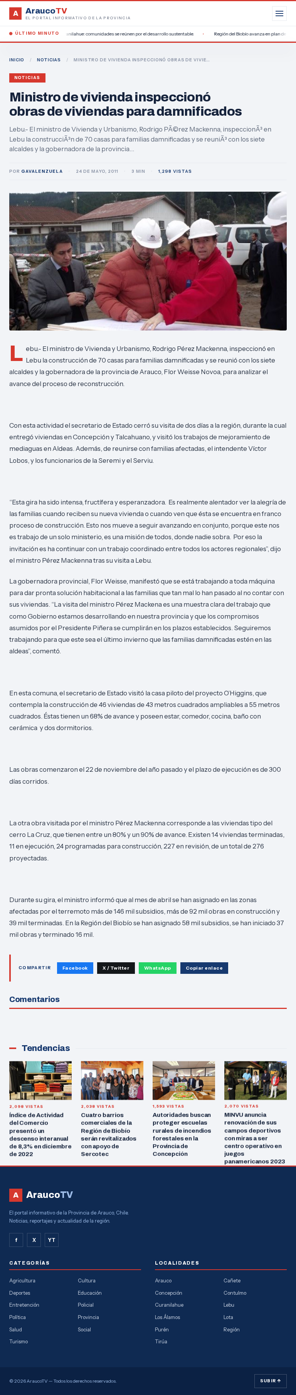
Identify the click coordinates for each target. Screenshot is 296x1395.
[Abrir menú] (279, 13)
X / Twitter (116, 968)
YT (52, 1240)
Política (17, 1317)
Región (232, 1329)
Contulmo (235, 1293)
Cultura (87, 1280)
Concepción (168, 1293)
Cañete (232, 1280)
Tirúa (161, 1341)
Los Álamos (167, 1317)
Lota (228, 1317)
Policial (86, 1305)
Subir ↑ (270, 1380)
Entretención (24, 1305)
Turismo (18, 1341)
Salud (15, 1329)
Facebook (75, 968)
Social (84, 1329)
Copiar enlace (204, 968)
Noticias (27, 77)
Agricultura (22, 1280)
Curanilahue (169, 1305)
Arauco (163, 1280)
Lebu (229, 1305)
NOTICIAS (49, 59)
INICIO (16, 59)
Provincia (88, 1317)
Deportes (19, 1293)
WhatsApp (157, 968)
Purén (162, 1329)
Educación (90, 1293)
